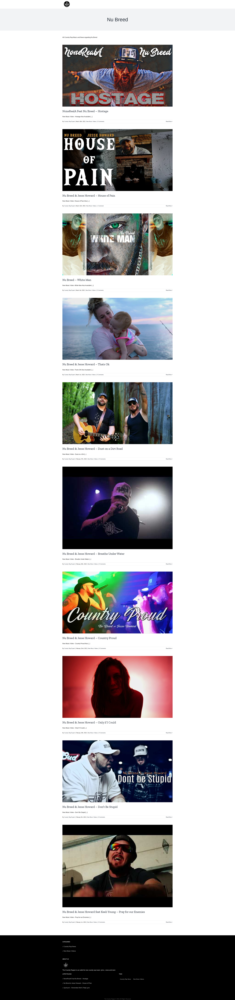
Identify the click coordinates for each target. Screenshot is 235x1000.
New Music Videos (91, 121)
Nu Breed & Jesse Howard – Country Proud (89, 638)
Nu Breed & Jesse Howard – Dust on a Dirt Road (92, 448)
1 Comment (100, 206)
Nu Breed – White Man (76, 280)
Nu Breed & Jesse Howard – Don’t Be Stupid (90, 807)
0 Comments (100, 121)
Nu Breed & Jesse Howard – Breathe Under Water (93, 553)
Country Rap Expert (69, 121)
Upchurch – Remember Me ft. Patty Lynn (77, 988)
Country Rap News (70, 946)
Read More (169, 121)
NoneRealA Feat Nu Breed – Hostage (85, 111)
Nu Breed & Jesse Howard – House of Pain (88, 195)
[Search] (169, 4)
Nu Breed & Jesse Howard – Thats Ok (85, 364)
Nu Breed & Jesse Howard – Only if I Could (89, 722)
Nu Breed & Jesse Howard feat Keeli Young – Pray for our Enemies (103, 912)
